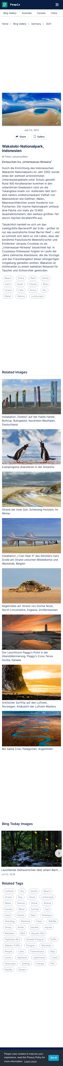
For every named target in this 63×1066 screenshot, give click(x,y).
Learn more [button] (30, 1061)
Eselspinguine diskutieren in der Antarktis (28, 467)
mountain (46, 945)
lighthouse (39, 957)
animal (47, 903)
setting (26, 963)
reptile (8, 969)
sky (44, 290)
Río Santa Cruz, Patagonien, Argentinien (27, 749)
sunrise (35, 909)
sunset (8, 909)
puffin (53, 939)
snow (8, 957)
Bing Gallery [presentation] (9, 13)
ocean (8, 290)
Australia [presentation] (27, 13)
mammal (25, 921)
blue (45, 284)
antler (21, 927)
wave (21, 909)
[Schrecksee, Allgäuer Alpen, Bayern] (58, 109)
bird (23, 933)
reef (32, 278)
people (8, 951)
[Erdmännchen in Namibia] (5, 109)
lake (21, 290)
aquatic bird (38, 933)
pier (52, 963)
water (8, 296)
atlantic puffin (12, 945)
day (20, 897)
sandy (45, 278)
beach (8, 278)
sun (47, 909)
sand (7, 284)
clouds (33, 284)
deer (33, 915)
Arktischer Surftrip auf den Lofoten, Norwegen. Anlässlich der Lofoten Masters (29, 704)
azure (33, 290)
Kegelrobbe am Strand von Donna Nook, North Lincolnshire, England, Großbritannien (30, 607)
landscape (37, 296)
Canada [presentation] (41, 13)
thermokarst (37, 951)
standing (10, 921)
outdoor (9, 891)
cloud (20, 284)
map (52, 951)
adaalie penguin (35, 939)
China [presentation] (54, 13)
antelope (47, 915)
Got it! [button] (53, 1058)
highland (22, 957)
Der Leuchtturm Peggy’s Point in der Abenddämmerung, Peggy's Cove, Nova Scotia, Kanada (27, 656)
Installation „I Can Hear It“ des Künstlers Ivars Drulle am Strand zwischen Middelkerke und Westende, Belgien (30, 559)
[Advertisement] (31, 59)
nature (21, 296)
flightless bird (12, 939)
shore (21, 278)
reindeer (9, 933)
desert (22, 969)
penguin (30, 945)
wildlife (52, 921)
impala (48, 927)
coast (54, 957)
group (8, 927)
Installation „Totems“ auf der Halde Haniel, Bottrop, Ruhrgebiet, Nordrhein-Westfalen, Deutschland (28, 420)
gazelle (34, 927)
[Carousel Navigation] (31, 855)
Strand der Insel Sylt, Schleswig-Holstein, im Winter (30, 511)
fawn (39, 921)
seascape (10, 963)
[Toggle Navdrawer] (57, 4)
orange (40, 963)
